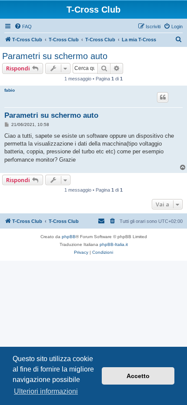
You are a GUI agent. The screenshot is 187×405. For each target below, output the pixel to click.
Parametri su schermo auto (54, 56)
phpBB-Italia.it (114, 244)
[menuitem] (23, 26)
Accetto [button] (138, 375)
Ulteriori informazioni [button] (46, 391)
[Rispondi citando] (162, 97)
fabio (9, 90)
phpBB (69, 236)
